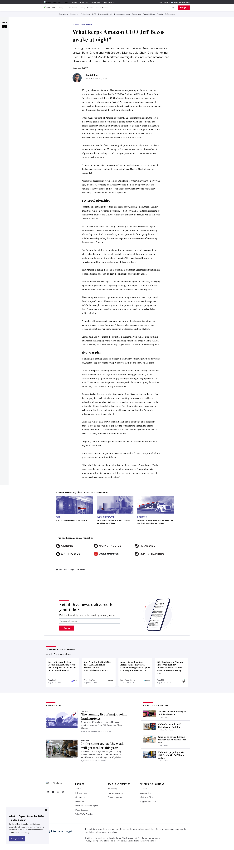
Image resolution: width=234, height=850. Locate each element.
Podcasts (73, 8)
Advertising (112, 788)
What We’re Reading (84, 814)
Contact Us (80, 797)
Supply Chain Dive (109, 2)
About (78, 788)
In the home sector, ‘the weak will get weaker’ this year (102, 745)
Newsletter (79, 801)
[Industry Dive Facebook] (52, 791)
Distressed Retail (105, 14)
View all (49, 654)
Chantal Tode (92, 75)
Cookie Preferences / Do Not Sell (141, 841)
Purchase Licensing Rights (86, 805)
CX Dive (74, 2)
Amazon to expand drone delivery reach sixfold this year (172, 739)
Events (90, 8)
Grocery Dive (84, 2)
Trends (160, 14)
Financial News (149, 14)
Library (82, 8)
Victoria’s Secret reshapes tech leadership (172, 713)
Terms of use (103, 841)
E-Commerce (170, 14)
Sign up (185, 8)
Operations (63, 14)
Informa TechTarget (127, 829)
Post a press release (62, 654)
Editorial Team (81, 793)
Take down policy (118, 841)
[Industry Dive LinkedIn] (47, 791)
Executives (136, 14)
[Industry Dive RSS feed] (63, 791)
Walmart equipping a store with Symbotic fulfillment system (172, 755)
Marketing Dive (95, 2)
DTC (94, 14)
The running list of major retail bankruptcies (104, 716)
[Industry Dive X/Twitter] (57, 791)
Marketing (74, 14)
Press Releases (101, 8)
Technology (85, 14)
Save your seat (17, 839)
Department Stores (122, 14)
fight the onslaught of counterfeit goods (128, 273)
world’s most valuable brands (141, 97)
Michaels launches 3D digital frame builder (169, 726)
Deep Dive (63, 8)
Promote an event (115, 797)
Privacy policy (91, 841)
